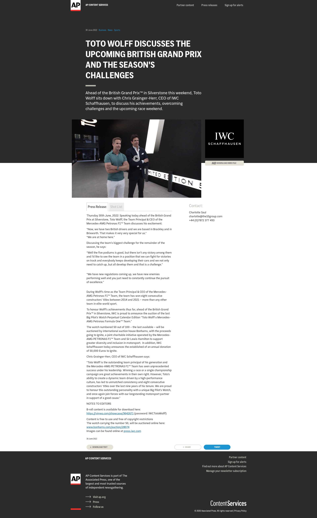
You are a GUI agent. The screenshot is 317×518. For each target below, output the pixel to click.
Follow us (98, 506)
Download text (99, 447)
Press (96, 502)
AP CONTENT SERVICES (98, 458)
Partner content (185, 5)
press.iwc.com (132, 431)
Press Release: (97, 206)
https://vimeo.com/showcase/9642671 (110, 413)
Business (102, 30)
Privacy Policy (240, 510)
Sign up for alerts (234, 5)
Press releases (209, 5)
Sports (117, 30)
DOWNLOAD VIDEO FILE (226, 163)
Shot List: (116, 206)
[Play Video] (136, 158)
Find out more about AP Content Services (224, 466)
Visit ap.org (99, 497)
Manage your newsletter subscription (226, 471)
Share (188, 447)
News (110, 30)
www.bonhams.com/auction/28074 (108, 427)
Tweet (217, 447)
